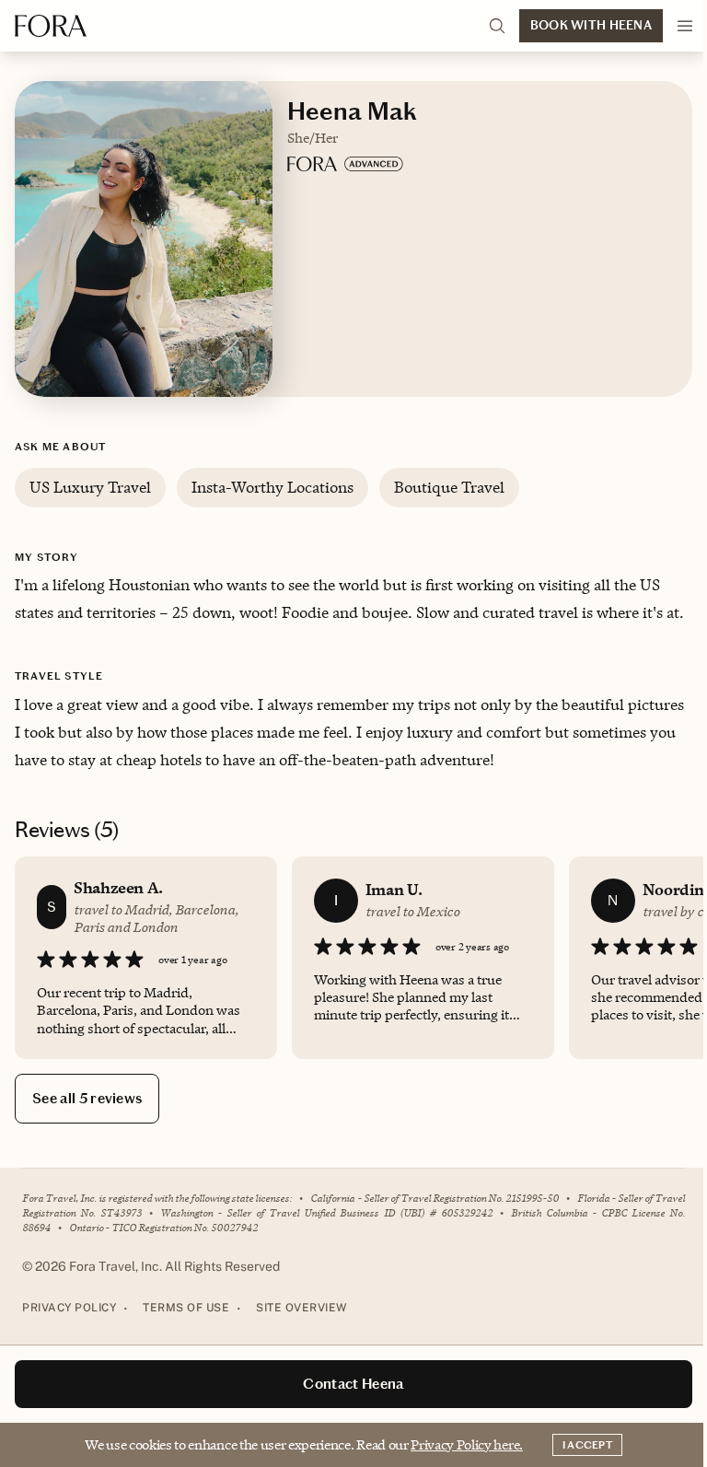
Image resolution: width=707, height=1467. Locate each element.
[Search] (497, 26)
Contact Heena (353, 1383)
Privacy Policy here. (467, 1444)
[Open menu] (685, 26)
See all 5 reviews (87, 1098)
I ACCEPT (587, 1444)
